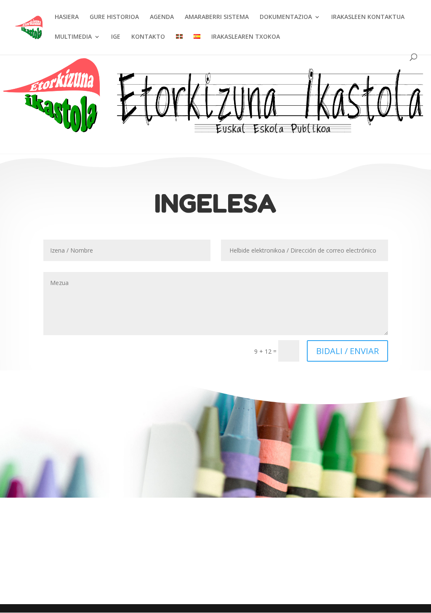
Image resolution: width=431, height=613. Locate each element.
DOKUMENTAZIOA (286, 17)
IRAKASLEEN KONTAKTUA (367, 17)
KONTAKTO (148, 37)
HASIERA (67, 17)
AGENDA (162, 17)
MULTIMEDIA (73, 37)
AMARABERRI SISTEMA (217, 17)
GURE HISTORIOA (114, 17)
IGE (115, 37)
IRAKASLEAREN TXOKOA (245, 37)
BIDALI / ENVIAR (347, 351)
